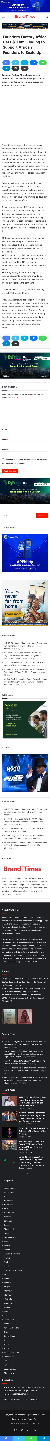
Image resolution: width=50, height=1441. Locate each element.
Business (7, 1217)
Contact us (34, 1423)
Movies (7, 1307)
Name (5, 430)
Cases (6, 1225)
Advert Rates (33, 1419)
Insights (7, 1287)
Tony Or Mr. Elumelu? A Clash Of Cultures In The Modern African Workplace (33, 1131)
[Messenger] (34, 62)
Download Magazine (19, 1423)
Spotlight (7, 1348)
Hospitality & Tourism (13, 1270)
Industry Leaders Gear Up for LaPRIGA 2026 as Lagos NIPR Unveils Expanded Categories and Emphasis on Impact (24, 655)
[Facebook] (6, 62)
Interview (8, 1291)
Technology (9, 1357)
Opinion (7, 1315)
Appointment (9, 1188)
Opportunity (9, 1320)
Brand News (9, 1213)
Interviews (8, 1295)
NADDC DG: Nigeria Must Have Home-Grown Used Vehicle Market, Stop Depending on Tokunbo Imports (25, 646)
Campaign (8, 1221)
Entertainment (10, 1237)
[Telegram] (6, 68)
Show (6, 1332)
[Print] (25, 68)
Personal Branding (11, 1328)
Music (6, 1311)
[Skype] (25, 62)
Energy (7, 1233)
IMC (5, 1274)
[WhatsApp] (43, 62)
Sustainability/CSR (11, 1352)
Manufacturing (10, 1303)
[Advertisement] (25, 115)
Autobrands (8, 1200)
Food (6, 1262)
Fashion (7, 1246)
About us (22, 1419)
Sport (6, 1340)
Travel (6, 1361)
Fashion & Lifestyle (12, 1254)
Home (13, 1419)
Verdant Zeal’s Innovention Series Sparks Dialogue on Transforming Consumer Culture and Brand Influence (25, 682)
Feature (7, 1258)
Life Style (8, 1299)
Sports (6, 1344)
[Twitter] (15, 62)
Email (5, 439)
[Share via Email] (15, 68)
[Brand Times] (25, 16)
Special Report (10, 1336)
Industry (7, 1278)
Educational (9, 1229)
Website (5, 449)
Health (6, 1266)
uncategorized (10, 1369)
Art (5, 1196)
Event (6, 1241)
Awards (7, 1208)
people (6, 1324)
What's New (9, 1373)
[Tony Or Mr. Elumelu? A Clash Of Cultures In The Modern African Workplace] (9, 1132)
